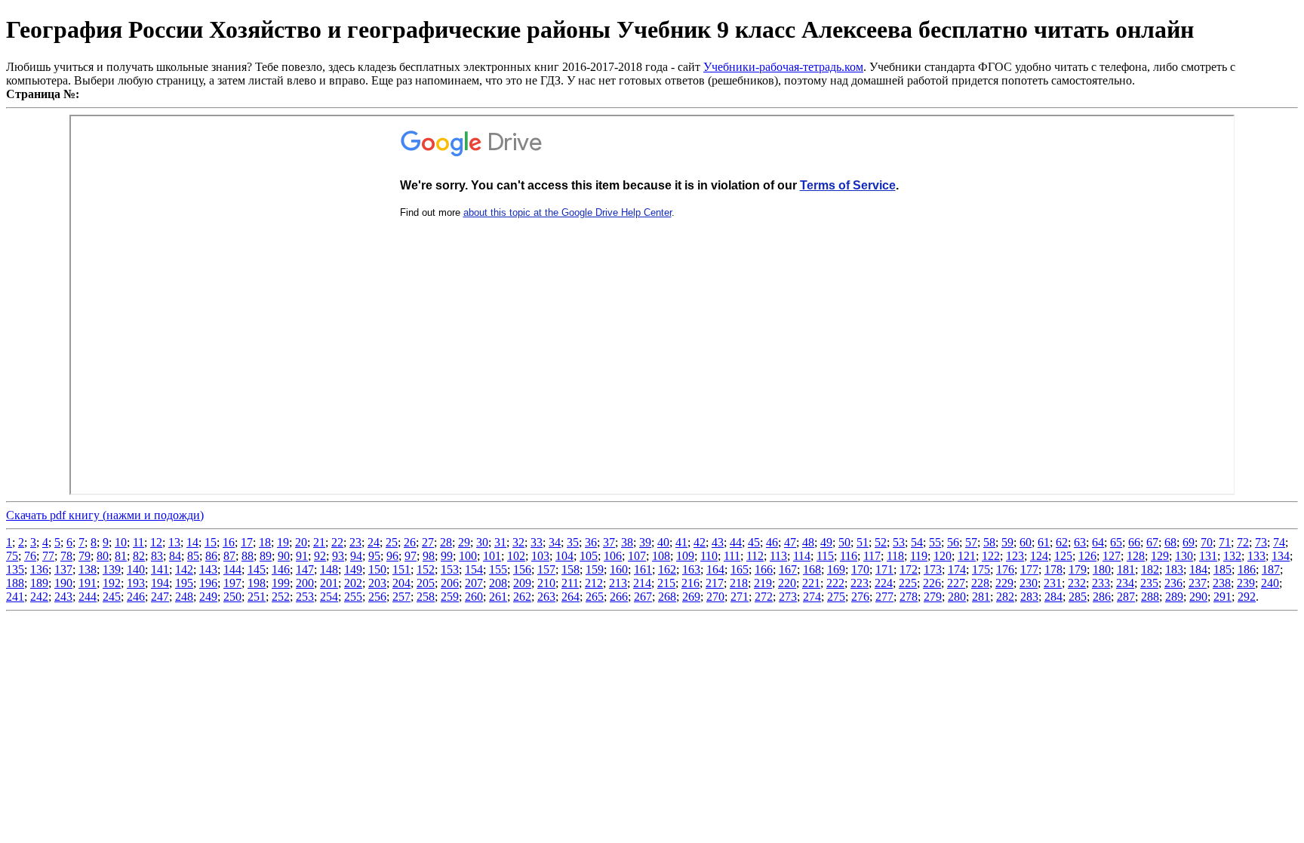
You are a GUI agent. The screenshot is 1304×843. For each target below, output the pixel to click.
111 (732, 555)
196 (208, 583)
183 (1174, 569)
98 (429, 555)
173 (933, 569)
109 (685, 555)
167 (788, 569)
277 (884, 596)
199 (281, 583)
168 (812, 569)
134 (1281, 555)
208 (498, 583)
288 (1150, 596)
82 (139, 555)
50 (844, 542)
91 (302, 555)
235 (1149, 583)
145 (257, 569)
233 (1101, 583)
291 (1222, 596)
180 (1102, 569)
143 (208, 569)
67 (1152, 542)
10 (121, 542)
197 (232, 583)
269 (691, 596)
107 (637, 555)
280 (957, 596)
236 (1173, 583)
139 (112, 569)
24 (374, 542)
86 (211, 555)
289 (1174, 596)
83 (157, 555)
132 (1232, 555)
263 (546, 596)
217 (715, 583)
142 (184, 569)
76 (30, 555)
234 (1125, 583)
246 (136, 596)
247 (160, 596)
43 (718, 542)
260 (474, 596)
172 (909, 569)
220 (787, 583)
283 (1029, 596)
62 (1062, 542)
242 (39, 596)
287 (1126, 596)
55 (935, 542)
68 (1170, 542)
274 (812, 596)
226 (932, 583)
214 (642, 583)
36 (591, 542)
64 (1098, 542)
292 (1247, 596)
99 (447, 555)
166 (764, 569)
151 (401, 569)
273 (788, 596)
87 (229, 555)
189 (39, 583)
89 (266, 555)
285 (1078, 596)
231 (1053, 583)
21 (319, 542)
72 (1243, 542)
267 (643, 596)
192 (112, 583)
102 (516, 555)
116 (848, 555)
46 (772, 542)
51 (863, 542)
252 (281, 596)
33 (537, 542)
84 (175, 555)
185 (1222, 569)
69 (1189, 542)
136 (39, 569)
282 (1005, 596)
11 (138, 542)
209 (522, 583)
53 (899, 542)
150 (377, 569)
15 (211, 542)
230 (1029, 583)
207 (474, 583)
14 (192, 542)
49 (826, 542)
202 (353, 583)
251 (257, 596)
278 (909, 596)
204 (401, 583)
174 (957, 569)
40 (663, 542)
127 (1112, 555)
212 (594, 583)
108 (661, 555)
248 (184, 596)
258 (426, 596)
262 (522, 596)
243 (63, 596)
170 (860, 569)
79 (84, 555)
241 (15, 596)
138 (87, 569)
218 (739, 583)
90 (284, 555)
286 (1102, 596)
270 (715, 596)
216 (690, 583)
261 (498, 596)
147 (305, 569)
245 (112, 596)
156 (522, 569)
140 (136, 569)
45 (754, 542)
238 (1222, 583)
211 (570, 583)
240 (1270, 583)
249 (208, 596)
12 (156, 542)
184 (1198, 569)
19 (283, 542)
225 (908, 583)
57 (971, 542)
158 (570, 569)
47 (790, 542)
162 (667, 569)
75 (12, 555)
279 (933, 596)
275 (836, 596)
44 (736, 542)
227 (956, 583)
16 (229, 542)
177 (1029, 569)
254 (329, 596)
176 (1005, 569)
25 (392, 542)
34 (555, 542)
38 (627, 542)
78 (66, 555)
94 (356, 555)
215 (666, 583)
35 (573, 542)
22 (337, 542)
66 (1134, 542)
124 (1039, 555)
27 (428, 542)
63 (1080, 542)
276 (860, 596)
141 (160, 569)
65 (1116, 542)
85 (193, 555)
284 (1053, 596)
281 (981, 596)
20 (301, 542)
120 (942, 555)
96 (392, 555)
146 (281, 569)
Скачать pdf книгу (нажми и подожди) (105, 515)
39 (645, 542)
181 (1126, 569)
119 (918, 555)
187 (1271, 569)
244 (87, 596)
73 (1261, 542)
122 (991, 555)
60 (1026, 542)
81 (121, 555)
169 (836, 569)
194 (160, 583)
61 (1044, 542)
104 (564, 555)
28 (446, 542)
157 (546, 569)
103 (540, 555)
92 (320, 555)
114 (801, 555)
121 (967, 555)
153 (450, 569)
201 (329, 583)
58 (989, 542)
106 (613, 555)
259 (450, 596)
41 (681, 542)
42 (700, 542)
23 (355, 542)
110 (709, 555)
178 (1053, 569)
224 (884, 583)
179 (1078, 569)
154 (474, 569)
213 (618, 583)
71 (1225, 542)
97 (410, 555)
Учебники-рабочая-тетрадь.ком (783, 66)
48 (808, 542)
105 (589, 555)
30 (482, 542)
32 (518, 542)
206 (450, 583)
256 (377, 596)
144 (232, 569)
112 (755, 555)
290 (1198, 596)
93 (338, 555)
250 (232, 596)
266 (619, 596)
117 (872, 555)
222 (835, 583)
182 (1150, 569)
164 (715, 569)
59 (1007, 542)
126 (1087, 555)
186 (1247, 569)
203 (377, 583)
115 (825, 555)
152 (426, 569)
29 (464, 542)
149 (353, 569)
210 (546, 583)
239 (1246, 583)
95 (374, 555)
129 (1160, 555)
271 (739, 596)
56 (953, 542)
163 (691, 569)
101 (492, 555)
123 (1015, 555)
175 (981, 569)
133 (1256, 555)
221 (811, 583)
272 (764, 596)
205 (426, 583)
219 (763, 583)
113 (778, 555)
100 (468, 555)
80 (103, 555)
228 (980, 583)
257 (401, 596)
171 (884, 569)
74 (1279, 542)
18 (265, 542)
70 (1207, 542)
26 (410, 542)
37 (609, 542)
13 (174, 542)
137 (63, 569)
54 (917, 542)
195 (184, 583)
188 (15, 583)
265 (595, 596)
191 (87, 583)
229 (1004, 583)
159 (595, 569)
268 (667, 596)
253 (305, 596)
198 (257, 583)
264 (570, 596)
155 (498, 569)
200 (305, 583)
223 (859, 583)
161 (643, 569)
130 (1184, 555)
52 (881, 542)
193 (136, 583)
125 (1063, 555)
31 (500, 542)
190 (63, 583)
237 (1198, 583)
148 (329, 569)
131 (1208, 555)
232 (1077, 583)
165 (739, 569)
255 (353, 596)
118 (895, 555)
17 (247, 542)
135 (15, 569)
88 (247, 555)
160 (619, 569)
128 (1136, 555)
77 (48, 555)
